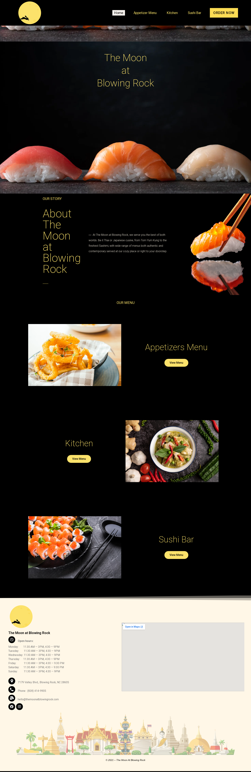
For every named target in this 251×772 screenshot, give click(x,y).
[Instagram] (19, 706)
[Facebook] (11, 706)
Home (118, 13)
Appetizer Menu (145, 13)
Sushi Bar (194, 13)
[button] (224, 13)
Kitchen (172, 13)
